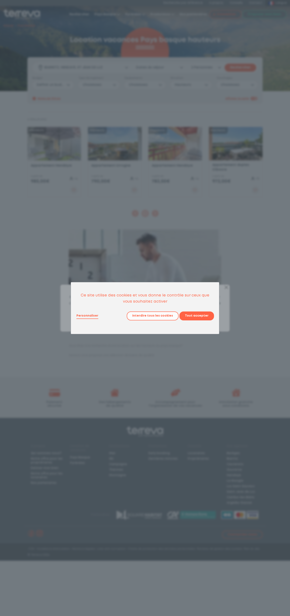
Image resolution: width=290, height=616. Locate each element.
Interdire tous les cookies (152, 315)
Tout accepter (196, 315)
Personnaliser (87, 315)
